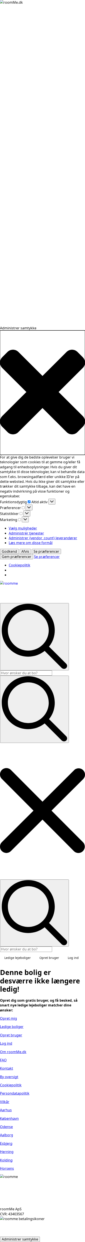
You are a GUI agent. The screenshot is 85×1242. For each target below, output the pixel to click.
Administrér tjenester (26, 533)
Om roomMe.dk (13, 1051)
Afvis (25, 551)
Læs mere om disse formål (31, 542)
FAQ (3, 1060)
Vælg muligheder (23, 528)
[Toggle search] (34, 709)
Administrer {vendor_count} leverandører (43, 538)
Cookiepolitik (19, 565)
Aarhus (6, 1110)
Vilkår (4, 1101)
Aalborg (6, 1135)
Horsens (7, 1168)
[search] (34, 636)
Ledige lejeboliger (17, 958)
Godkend (9, 551)
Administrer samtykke (20, 1239)
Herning (7, 1151)
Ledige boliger (12, 1026)
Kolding (6, 1160)
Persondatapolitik (14, 1093)
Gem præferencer (16, 556)
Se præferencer (46, 551)
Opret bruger (49, 958)
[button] (42, 392)
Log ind (73, 958)
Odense (6, 1126)
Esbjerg (6, 1143)
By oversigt (9, 1076)
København (9, 1118)
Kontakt (6, 1068)
